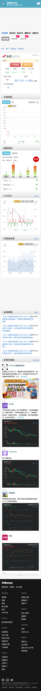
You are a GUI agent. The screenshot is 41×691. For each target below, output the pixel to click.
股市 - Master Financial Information (18, 4)
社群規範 (27, 687)
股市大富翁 (25, 613)
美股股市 (5, 660)
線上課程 (5, 606)
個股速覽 (6, 153)
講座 (3, 603)
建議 (38, 3)
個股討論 (23, 39)
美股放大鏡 (5, 644)
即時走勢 (6, 102)
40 (8, 87)
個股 (7, 49)
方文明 (11, 404)
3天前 (4, 490)
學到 (22, 629)
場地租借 (24, 651)
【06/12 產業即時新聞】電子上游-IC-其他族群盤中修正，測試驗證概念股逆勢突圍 (17, 352)
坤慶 (10, 536)
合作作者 (5, 612)
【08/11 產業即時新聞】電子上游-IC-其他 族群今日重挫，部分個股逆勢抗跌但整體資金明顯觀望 (17, 328)
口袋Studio (25, 632)
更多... (37, 196)
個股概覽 (5, 39)
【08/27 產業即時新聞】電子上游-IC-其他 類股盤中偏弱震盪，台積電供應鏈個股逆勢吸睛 (17, 319)
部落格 (12, 587)
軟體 (3, 600)
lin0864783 (13, 452)
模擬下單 (27, 65)
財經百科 (5, 641)
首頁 (2, 49)
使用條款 (11, 687)
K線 (12, 102)
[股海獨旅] (5, 494)
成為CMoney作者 (27, 648)
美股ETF (5, 666)
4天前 (4, 573)
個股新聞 (14, 39)
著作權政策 (19, 687)
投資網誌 (5, 632)
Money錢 (5, 635)
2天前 (4, 401)
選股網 (23, 616)
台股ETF (5, 663)
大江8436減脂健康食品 (16, 365)
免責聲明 (34, 687)
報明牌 (23, 619)
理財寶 (4, 597)
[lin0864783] (5, 453)
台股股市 (5, 657)
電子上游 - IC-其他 (24, 80)
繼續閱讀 (24, 376)
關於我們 (5, 587)
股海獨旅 (12, 493)
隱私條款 (4, 687)
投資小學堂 (5, 638)
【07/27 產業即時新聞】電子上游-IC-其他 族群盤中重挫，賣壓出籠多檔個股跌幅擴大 (17, 336)
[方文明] (5, 405)
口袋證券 (5, 647)
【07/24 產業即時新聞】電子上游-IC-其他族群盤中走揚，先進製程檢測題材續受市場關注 (17, 344)
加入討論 (36, 360)
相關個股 (14, 153)
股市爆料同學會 (7, 622)
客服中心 (24, 641)
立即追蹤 (15, 65)
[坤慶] (5, 537)
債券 (3, 669)
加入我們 (19, 587)
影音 (3, 609)
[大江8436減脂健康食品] (5, 367)
